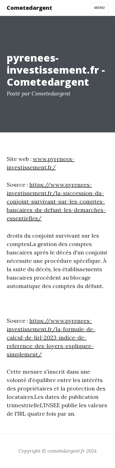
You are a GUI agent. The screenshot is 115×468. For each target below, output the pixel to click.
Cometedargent (29, 7)
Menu (99, 7)
